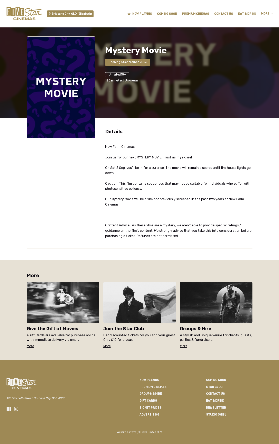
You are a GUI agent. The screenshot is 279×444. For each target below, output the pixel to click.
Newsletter (216, 407)
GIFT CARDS (148, 400)
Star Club (214, 387)
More (265, 13)
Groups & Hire (151, 393)
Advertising (149, 414)
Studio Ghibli (216, 414)
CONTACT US (223, 14)
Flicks (144, 432)
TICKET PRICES (151, 407)
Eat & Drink (247, 14)
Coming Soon (167, 14)
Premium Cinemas (195, 14)
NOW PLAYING (142, 14)
